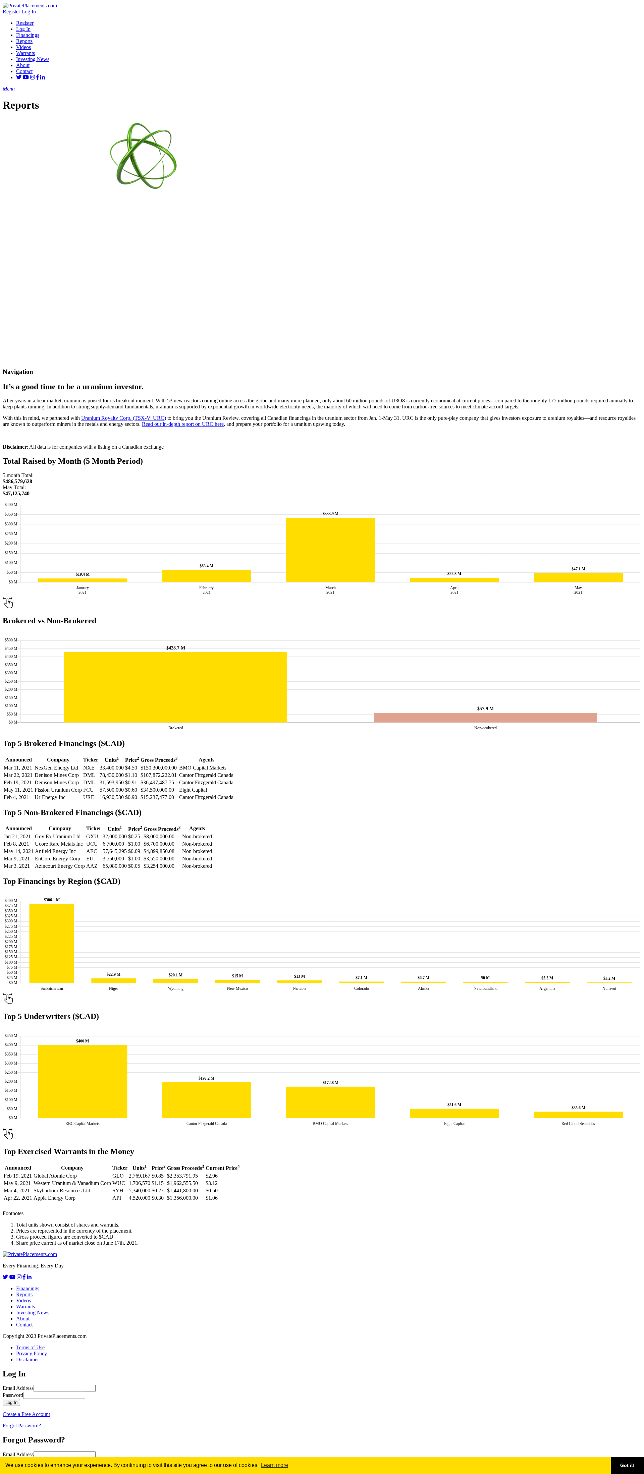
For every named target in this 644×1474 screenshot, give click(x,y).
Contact (24, 71)
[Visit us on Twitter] (18, 77)
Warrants (25, 53)
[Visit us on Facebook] (37, 77)
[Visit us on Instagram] (32, 77)
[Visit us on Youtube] (26, 77)
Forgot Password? (22, 1425)
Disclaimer (27, 1359)
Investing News (32, 59)
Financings (27, 35)
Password (13, 1395)
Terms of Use (30, 1347)
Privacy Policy (31, 1353)
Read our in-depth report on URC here (183, 424)
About (23, 65)
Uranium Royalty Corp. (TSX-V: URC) (123, 418)
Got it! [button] (627, 1465)
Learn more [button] (274, 1465)
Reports (24, 41)
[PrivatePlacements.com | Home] (30, 5)
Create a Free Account (26, 1414)
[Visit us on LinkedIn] (42, 77)
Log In (28, 11)
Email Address (18, 1388)
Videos (23, 47)
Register (11, 11)
